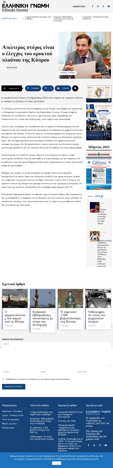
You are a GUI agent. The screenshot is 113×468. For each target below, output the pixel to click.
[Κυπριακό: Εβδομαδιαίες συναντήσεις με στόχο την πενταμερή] (42, 298)
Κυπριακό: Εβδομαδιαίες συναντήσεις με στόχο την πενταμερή (63, 19)
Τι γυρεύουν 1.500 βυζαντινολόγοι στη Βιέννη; (95, 18)
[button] (79, 6)
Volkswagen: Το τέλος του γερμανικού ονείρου (96, 316)
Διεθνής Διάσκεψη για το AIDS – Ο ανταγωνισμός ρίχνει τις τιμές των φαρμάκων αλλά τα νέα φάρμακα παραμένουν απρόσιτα (70, 445)
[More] (75, 88)
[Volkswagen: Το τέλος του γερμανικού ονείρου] (98, 298)
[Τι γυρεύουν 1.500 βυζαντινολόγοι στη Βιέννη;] (70, 298)
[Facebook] (92, 6)
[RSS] (97, 6)
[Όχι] (109, 460)
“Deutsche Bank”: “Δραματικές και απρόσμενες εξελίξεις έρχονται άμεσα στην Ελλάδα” (68, 430)
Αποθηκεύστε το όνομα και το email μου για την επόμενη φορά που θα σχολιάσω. (38, 379)
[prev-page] (23, 18)
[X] (103, 6)
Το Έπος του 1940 (66, 421)
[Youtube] (108, 6)
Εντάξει (56, 463)
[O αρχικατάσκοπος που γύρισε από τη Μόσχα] (15, 298)
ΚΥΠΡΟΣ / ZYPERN (68, 73)
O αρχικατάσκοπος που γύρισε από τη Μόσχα (38, 18)
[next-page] (110, 18)
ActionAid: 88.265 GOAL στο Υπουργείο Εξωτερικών (70, 414)
